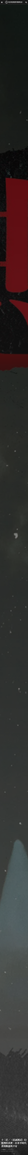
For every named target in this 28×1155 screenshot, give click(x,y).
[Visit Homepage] (14, 2)
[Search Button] (26, 2)
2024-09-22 (10, 1149)
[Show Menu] (2, 2)
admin (4, 1149)
